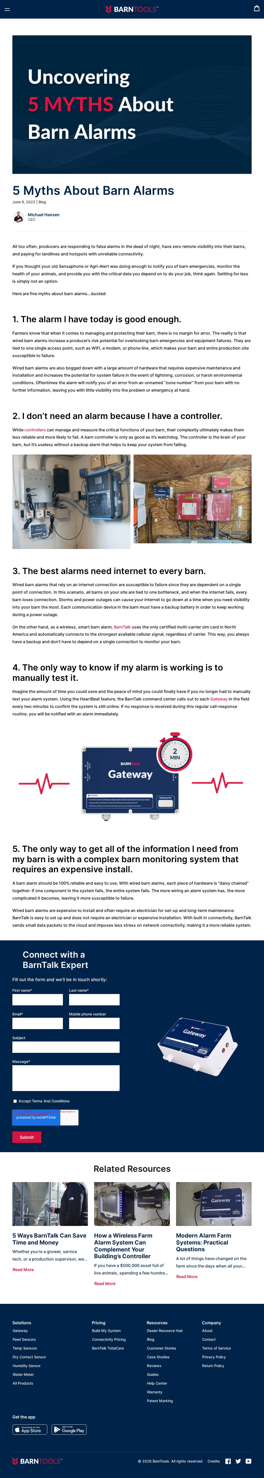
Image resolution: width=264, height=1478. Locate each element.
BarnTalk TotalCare (108, 1348)
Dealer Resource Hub (165, 1330)
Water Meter (23, 1374)
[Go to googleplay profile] (69, 1429)
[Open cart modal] (257, 9)
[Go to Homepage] (132, 9)
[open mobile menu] (7, 9)
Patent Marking (160, 1401)
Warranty (154, 1392)
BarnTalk (122, 626)
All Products (23, 1383)
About (207, 1330)
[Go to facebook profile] (228, 1461)
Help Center (157, 1383)
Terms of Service (216, 1348)
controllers (35, 429)
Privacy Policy (214, 1357)
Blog (150, 1339)
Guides (153, 1374)
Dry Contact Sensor (29, 1357)
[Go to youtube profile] (248, 1461)
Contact (209, 1339)
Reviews (154, 1365)
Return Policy (213, 1365)
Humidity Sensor (26, 1365)
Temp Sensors (25, 1348)
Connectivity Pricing (109, 1339)
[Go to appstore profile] (29, 1429)
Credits (214, 1461)
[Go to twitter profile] (238, 1461)
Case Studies (158, 1357)
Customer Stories (161, 1348)
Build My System (106, 1330)
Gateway (219, 698)
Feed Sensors (24, 1339)
